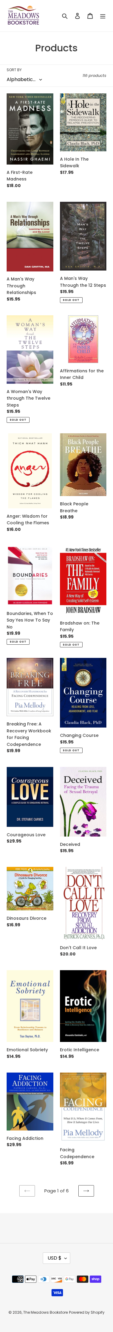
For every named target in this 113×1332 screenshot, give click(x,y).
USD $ (54, 1258)
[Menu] (102, 15)
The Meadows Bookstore (45, 1312)
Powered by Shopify (87, 1312)
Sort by (14, 69)
